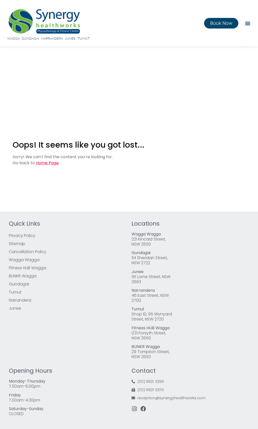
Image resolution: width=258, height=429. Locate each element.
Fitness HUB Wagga (27, 268)
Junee (70, 38)
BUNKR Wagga (23, 276)
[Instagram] (134, 409)
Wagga (13, 38)
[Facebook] (143, 409)
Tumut (84, 38)
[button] (247, 23)
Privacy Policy (22, 235)
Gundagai (30, 38)
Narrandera (52, 38)
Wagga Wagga (24, 260)
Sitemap (17, 244)
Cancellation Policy (27, 252)
